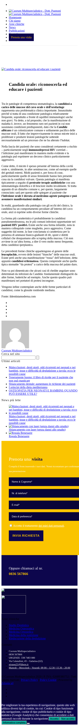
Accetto (54, 718)
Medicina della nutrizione (23, 635)
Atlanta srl (7, 683)
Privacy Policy (29, 679)
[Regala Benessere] (20, 432)
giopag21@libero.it (18, 664)
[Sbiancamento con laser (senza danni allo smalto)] (39, 426)
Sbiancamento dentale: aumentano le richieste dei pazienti (42, 383)
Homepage (15, 17)
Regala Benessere (19, 436)
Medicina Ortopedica (21, 631)
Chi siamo (15, 20)
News (12, 27)
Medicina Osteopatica (21, 628)
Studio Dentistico (19, 625)
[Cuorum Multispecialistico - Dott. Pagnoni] (35, 12)
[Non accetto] (28, 723)
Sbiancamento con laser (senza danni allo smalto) (37, 429)
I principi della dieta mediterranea (28, 387)
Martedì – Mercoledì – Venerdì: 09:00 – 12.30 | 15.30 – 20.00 (39, 667)
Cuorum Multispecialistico (16, 350)
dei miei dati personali (51, 525)
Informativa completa (14, 722)
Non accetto (67, 718)
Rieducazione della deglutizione (27, 638)
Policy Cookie (48, 679)
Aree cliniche (16, 24)
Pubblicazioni (17, 30)
